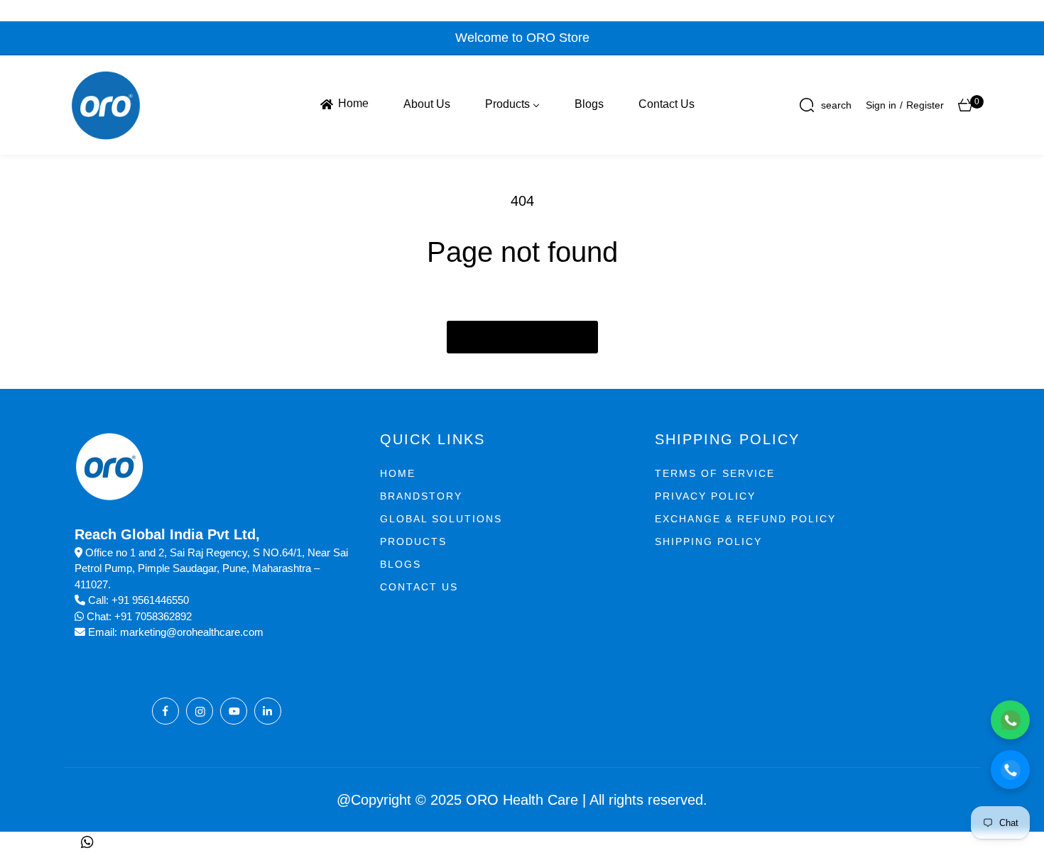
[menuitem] (343, 104)
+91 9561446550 (150, 600)
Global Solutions (441, 518)
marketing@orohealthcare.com (191, 632)
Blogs (400, 564)
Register (925, 105)
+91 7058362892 (153, 616)
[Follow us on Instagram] (199, 711)
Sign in (881, 105)
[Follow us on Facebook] (165, 711)
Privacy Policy (705, 496)
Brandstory (421, 496)
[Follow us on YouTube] (233, 711)
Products (413, 541)
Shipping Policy (708, 541)
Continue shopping (522, 337)
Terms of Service (715, 473)
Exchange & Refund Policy (745, 518)
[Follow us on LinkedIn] (267, 711)
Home (397, 473)
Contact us (419, 587)
